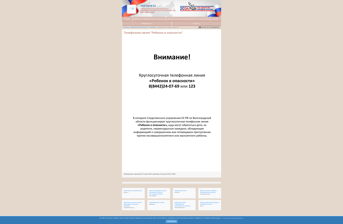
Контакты (196, 23)
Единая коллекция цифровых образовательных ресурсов (208, 191)
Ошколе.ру (126, 27)
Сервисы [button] (215, 19)
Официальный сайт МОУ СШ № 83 (139, 27)
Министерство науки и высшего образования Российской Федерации (133, 204)
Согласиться (171, 221)
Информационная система (156, 202)
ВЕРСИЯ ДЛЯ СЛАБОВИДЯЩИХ (210, 27)
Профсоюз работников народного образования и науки (209, 203)
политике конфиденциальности (233, 218)
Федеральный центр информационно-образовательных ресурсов (182, 204)
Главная (127, 19)
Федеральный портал (181, 190)
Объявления (152, 27)
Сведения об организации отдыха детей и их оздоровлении (188, 19)
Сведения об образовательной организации (149, 19)
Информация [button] (146, 23)
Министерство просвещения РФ (133, 190)
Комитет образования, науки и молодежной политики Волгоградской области (157, 192)
